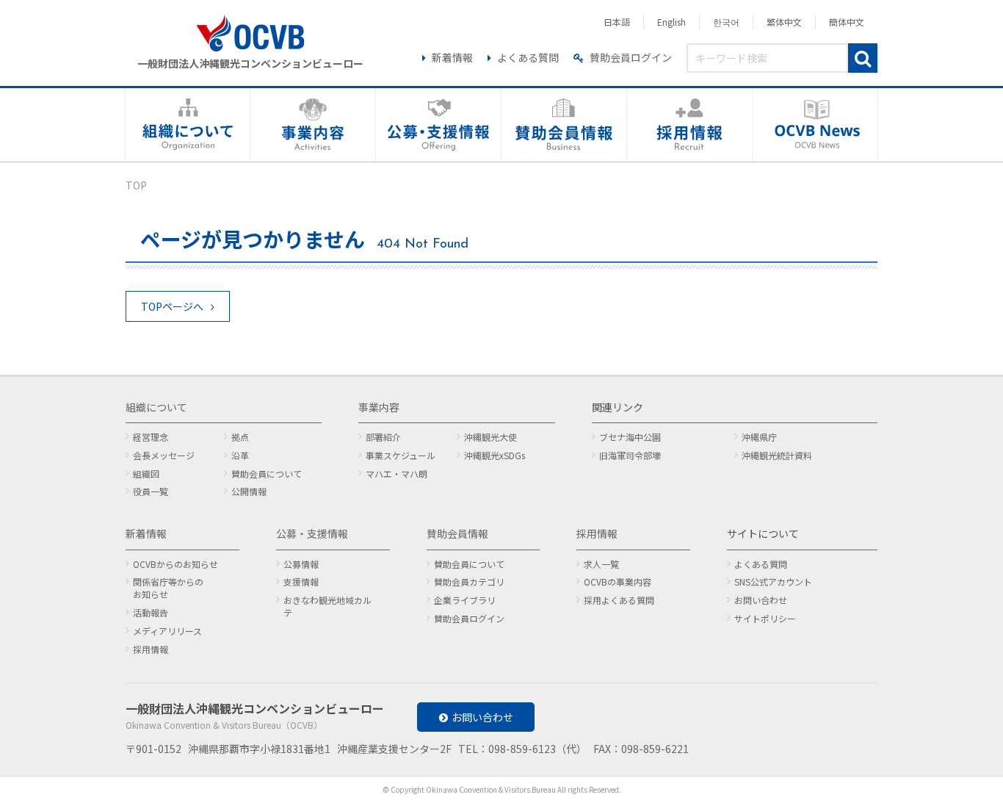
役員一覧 (150, 491)
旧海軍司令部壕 (630, 455)
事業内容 (378, 407)
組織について (156, 407)
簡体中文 (846, 21)
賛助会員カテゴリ (469, 581)
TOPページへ (172, 306)
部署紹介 (383, 437)
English (671, 21)
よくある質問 (528, 57)
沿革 (240, 455)
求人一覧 (601, 564)
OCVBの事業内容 (617, 581)
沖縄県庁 (759, 437)
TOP (136, 185)
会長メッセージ (164, 455)
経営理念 (150, 437)
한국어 (726, 21)
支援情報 (301, 581)
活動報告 (150, 612)
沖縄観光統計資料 (777, 455)
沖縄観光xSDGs (494, 455)
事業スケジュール (400, 455)
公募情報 (301, 564)
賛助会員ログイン (631, 57)
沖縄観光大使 (490, 437)
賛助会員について (266, 473)
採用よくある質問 (619, 600)
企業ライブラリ (465, 600)
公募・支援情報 (312, 533)
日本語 (617, 21)
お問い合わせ (760, 600)
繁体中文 (784, 21)
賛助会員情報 (457, 533)
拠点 (240, 437)
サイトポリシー (765, 618)
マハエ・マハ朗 (396, 473)
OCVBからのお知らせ (175, 564)
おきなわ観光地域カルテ (327, 606)
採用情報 (150, 649)
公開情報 (249, 491)
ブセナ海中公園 (630, 437)
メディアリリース (167, 630)
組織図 (146, 473)
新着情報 (452, 57)
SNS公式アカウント (773, 581)
